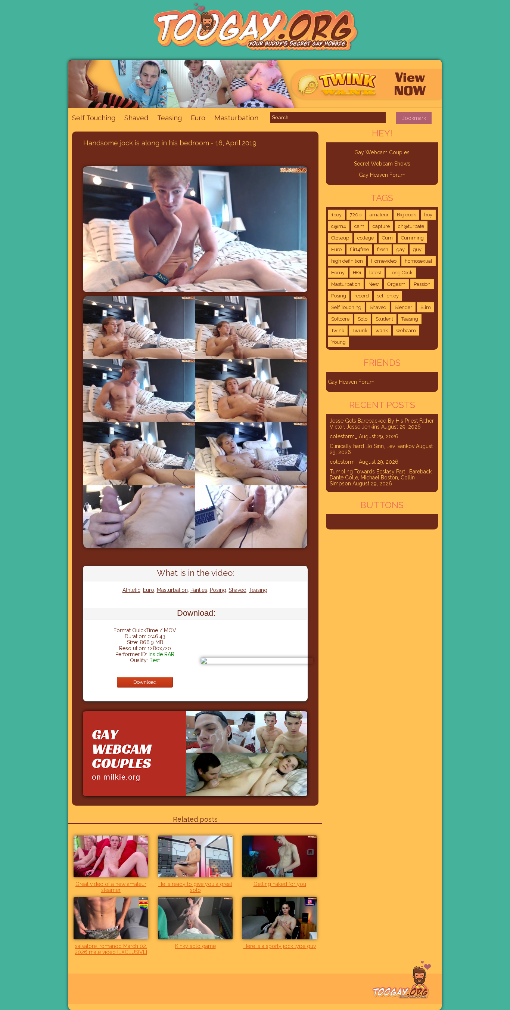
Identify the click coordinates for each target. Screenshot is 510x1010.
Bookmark (413, 118)
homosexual (418, 261)
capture (381, 226)
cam (359, 226)
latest (375, 272)
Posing (218, 590)
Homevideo (384, 261)
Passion (422, 284)
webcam (406, 330)
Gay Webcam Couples (382, 152)
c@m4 (338, 226)
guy (417, 249)
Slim (425, 307)
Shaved (136, 118)
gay (401, 249)
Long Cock (401, 272)
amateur (379, 214)
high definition (347, 261)
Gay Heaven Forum (382, 175)
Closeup (340, 238)
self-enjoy (388, 296)
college (365, 238)
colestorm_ (343, 436)
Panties (198, 590)
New (373, 284)
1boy (336, 214)
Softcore (340, 319)
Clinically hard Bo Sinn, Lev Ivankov (372, 446)
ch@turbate (411, 226)
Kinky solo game (195, 946)
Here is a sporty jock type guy (279, 946)
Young (338, 342)
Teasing (169, 118)
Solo (362, 319)
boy (428, 214)
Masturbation (236, 118)
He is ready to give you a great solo (195, 887)
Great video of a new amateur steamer (110, 887)
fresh (382, 249)
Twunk (359, 330)
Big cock (406, 214)
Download (144, 682)
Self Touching (93, 118)
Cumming (412, 238)
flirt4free (359, 249)
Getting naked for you (280, 884)
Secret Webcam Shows (382, 164)
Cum (387, 238)
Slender (403, 307)
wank (382, 330)
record (361, 296)
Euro (198, 118)
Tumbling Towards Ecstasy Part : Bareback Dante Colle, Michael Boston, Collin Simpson (381, 478)
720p (355, 214)
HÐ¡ (357, 272)
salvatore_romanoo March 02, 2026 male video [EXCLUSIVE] (111, 949)
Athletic (131, 590)
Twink (337, 330)
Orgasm (396, 284)
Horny (338, 272)
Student (384, 319)
